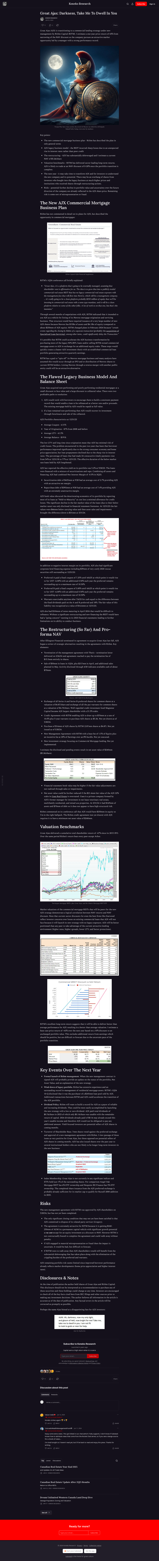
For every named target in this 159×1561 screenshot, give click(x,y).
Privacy (79, 1545)
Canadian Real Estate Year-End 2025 (58, 1467)
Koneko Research (51, 18)
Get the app (90, 1551)
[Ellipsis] (118, 1414)
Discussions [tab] (57, 1461)
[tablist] (49, 1394)
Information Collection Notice (78, 1363)
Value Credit (49, 1415)
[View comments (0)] (46, 1491)
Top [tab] (42, 1461)
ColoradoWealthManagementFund (58, 1428)
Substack (69, 1556)
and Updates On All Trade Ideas (52, 1470)
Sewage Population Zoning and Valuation (55, 1501)
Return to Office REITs (48, 1485)
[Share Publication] (132, 4)
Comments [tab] (45, 1395)
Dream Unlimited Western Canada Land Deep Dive (66, 1497)
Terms (86, 1545)
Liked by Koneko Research (54, 1417)
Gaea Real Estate (59, 796)
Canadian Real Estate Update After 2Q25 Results (65, 1482)
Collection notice (95, 1545)
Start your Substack (73, 1551)
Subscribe (141, 4)
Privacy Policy (96, 1363)
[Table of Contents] (2, 780)
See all (44, 1512)
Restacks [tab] (54, 1395)
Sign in (152, 4)
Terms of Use (90, 1361)
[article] (79, 1471)
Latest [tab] (48, 1461)
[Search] (127, 4)
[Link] (37, 205)
